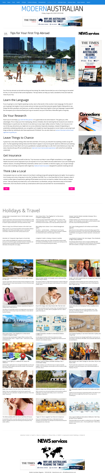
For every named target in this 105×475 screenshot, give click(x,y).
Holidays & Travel (51, 2)
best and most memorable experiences (44, 148)
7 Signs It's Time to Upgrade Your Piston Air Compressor (50, 417)
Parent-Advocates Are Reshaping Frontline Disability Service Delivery (84, 306)
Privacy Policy (52, 435)
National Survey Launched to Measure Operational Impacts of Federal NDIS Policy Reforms (18, 306)
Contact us (44, 435)
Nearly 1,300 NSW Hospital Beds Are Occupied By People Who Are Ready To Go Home (84, 278)
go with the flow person (26, 120)
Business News (71, 2)
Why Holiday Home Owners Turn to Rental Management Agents (50, 227)
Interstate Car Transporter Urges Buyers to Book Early (16, 238)
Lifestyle (24, 2)
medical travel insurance (41, 166)
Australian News (62, 2)
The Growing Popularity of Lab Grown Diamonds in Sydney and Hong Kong (85, 334)
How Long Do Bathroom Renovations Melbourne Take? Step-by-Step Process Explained (84, 417)
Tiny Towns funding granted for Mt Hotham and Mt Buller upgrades (83, 227)
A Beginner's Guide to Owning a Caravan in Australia (49, 238)
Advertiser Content (25, 435)
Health (18, 2)
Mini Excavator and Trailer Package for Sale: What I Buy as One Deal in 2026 (85, 362)
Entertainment (42, 2)
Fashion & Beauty (32, 2)
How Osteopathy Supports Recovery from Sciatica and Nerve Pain (84, 389)
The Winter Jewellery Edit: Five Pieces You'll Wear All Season (17, 417)
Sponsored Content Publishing (70, 435)
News (8, 2)
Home (4, 2)
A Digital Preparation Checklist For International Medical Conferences (50, 334)
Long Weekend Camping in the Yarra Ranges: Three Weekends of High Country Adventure (84, 239)
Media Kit (82, 435)
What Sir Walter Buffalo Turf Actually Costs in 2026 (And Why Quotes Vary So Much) (51, 278)
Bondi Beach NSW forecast (90, 108)
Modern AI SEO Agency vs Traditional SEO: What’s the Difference (16, 362)
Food (13, 2)
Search (88, 2)
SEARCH (59, 435)
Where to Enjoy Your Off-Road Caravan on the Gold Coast (17, 226)
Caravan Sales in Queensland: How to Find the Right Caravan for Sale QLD (18, 216)
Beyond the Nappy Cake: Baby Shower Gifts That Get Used (50, 306)
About (38, 435)
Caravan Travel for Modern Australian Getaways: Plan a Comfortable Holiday (83, 216)
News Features (81, 2)
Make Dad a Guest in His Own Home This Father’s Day (16, 389)
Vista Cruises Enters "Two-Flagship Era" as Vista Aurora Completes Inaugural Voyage (49, 216)
